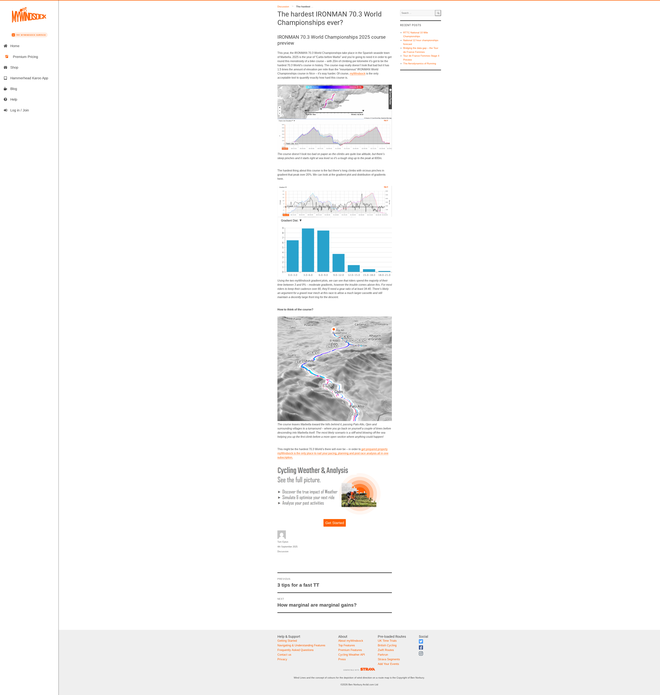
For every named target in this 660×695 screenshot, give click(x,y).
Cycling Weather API (351, 654)
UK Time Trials (387, 640)
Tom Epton (282, 542)
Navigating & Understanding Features (301, 645)
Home (14, 46)
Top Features (346, 645)
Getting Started (287, 640)
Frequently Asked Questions (295, 650)
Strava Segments (389, 659)
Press (342, 659)
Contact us (284, 654)
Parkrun (383, 654)
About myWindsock (350, 640)
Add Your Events (388, 664)
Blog (13, 89)
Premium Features (350, 650)
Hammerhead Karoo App (29, 78)
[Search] (438, 13)
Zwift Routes (386, 650)
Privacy (282, 659)
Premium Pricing (25, 57)
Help (13, 99)
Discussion (283, 6)
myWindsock (357, 73)
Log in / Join (19, 110)
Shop (14, 67)
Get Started (334, 523)
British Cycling (387, 645)
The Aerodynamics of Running (419, 63)
